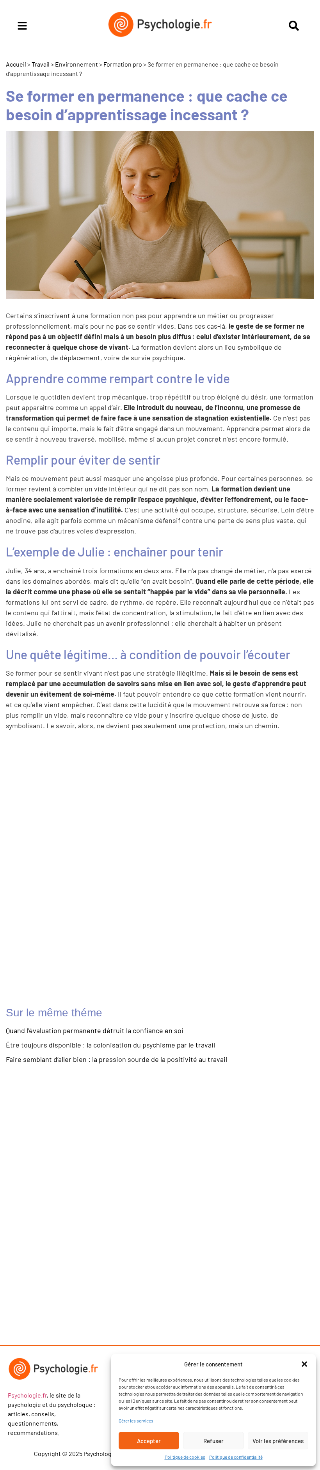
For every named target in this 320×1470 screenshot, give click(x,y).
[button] (304, 1364)
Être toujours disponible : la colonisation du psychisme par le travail (110, 1044)
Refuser (213, 1440)
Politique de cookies (185, 1456)
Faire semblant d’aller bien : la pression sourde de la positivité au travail (116, 1059)
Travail (41, 64)
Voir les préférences (278, 1440)
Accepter (149, 1440)
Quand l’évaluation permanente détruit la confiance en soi (94, 1030)
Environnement (76, 64)
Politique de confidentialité (236, 1456)
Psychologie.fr (27, 1395)
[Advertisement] (76, 871)
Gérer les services (136, 1420)
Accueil (16, 64)
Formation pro (122, 64)
